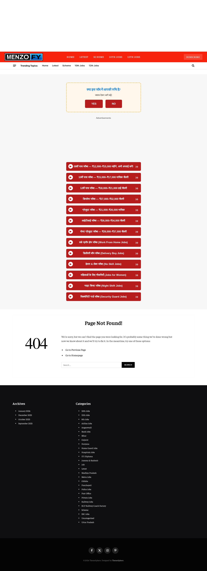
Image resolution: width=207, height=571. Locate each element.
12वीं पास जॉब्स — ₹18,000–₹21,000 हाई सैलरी (103, 188)
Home (70, 56)
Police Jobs (86, 489)
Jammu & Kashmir (90, 460)
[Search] (192, 65)
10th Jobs (115, 56)
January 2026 (24, 411)
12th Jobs (133, 56)
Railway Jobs (87, 501)
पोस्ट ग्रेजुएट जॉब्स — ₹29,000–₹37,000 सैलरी (103, 231)
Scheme (98, 56)
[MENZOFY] (24, 57)
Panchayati (87, 485)
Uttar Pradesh (88, 522)
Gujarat (85, 439)
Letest (84, 56)
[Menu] (14, 65)
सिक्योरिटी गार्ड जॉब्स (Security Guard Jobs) (103, 296)
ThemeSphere (118, 560)
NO (114, 103)
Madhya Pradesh (89, 472)
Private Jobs (87, 497)
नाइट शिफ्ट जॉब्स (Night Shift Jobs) (103, 285)
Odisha (85, 481)
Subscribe (193, 57)
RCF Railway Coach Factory (94, 505)
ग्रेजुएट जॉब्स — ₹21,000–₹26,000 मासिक (103, 209)
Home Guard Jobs (89, 448)
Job (83, 464)
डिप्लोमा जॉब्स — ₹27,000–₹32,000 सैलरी (103, 198)
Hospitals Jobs (88, 452)
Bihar (84, 435)
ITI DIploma (87, 456)
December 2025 (25, 415)
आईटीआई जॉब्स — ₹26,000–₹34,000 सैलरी (103, 220)
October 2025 (24, 419)
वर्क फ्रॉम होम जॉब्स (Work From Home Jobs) (103, 242)
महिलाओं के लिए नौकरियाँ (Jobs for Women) (103, 275)
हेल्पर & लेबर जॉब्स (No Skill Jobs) (103, 264)
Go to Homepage (74, 355)
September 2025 (25, 423)
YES (93, 103)
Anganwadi (87, 427)
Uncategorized (88, 518)
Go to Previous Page (75, 349)
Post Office (86, 493)
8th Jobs (85, 419)
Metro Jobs (86, 477)
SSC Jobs (85, 514)
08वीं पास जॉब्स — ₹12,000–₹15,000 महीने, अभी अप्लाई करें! (103, 166)
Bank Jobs (86, 431)
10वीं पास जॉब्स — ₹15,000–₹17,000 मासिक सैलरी (103, 177)
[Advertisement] (103, 26)
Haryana (85, 443)
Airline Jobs (87, 423)
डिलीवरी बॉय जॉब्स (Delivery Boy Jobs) (103, 253)
